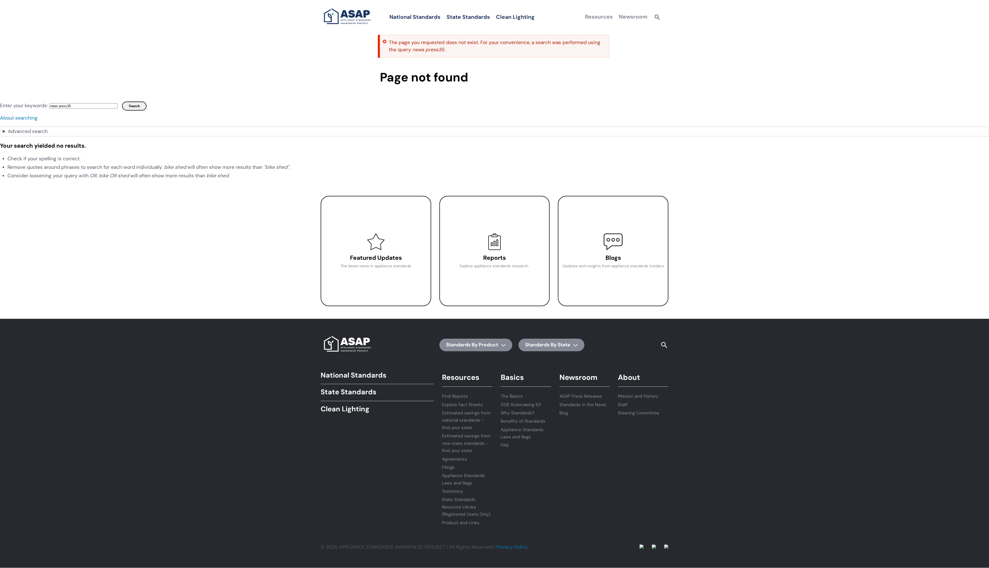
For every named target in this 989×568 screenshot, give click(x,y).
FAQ (505, 445)
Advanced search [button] (28, 131)
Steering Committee (638, 413)
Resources (599, 16)
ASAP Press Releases (580, 396)
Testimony (452, 491)
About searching (19, 118)
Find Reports (455, 396)
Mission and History (638, 396)
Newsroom (633, 16)
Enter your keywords (23, 105)
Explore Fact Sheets (462, 404)
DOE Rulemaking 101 (521, 404)
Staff (623, 404)
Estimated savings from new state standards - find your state (466, 443)
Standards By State (548, 344)
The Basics (512, 396)
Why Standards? (517, 413)
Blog (563, 413)
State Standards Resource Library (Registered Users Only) (466, 507)
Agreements (454, 459)
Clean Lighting (515, 17)
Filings (448, 467)
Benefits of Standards (523, 421)
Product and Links (460, 522)
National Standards (414, 17)
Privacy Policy (512, 547)
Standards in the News (582, 404)
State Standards (468, 17)
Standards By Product (472, 344)
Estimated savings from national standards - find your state (466, 420)
